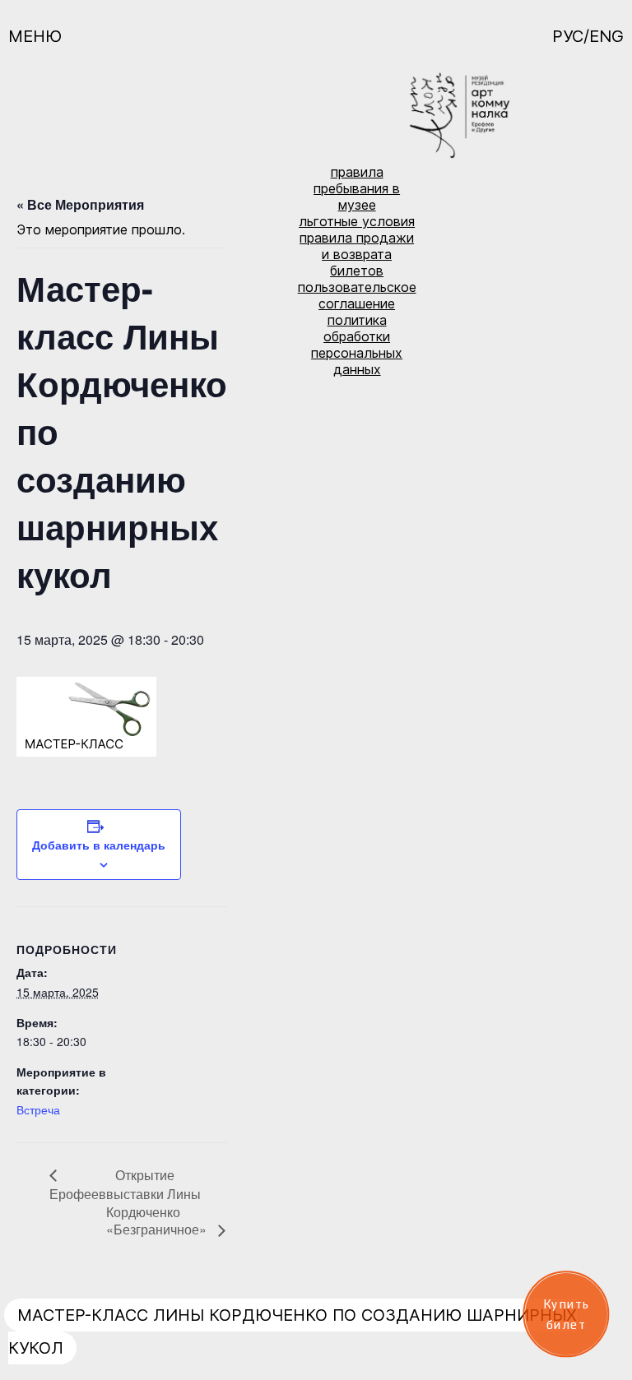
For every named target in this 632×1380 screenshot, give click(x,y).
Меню (35, 36)
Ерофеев (77, 1193)
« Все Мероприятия (80, 204)
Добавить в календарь (98, 844)
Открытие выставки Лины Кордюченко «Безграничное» (158, 1202)
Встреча (38, 1109)
